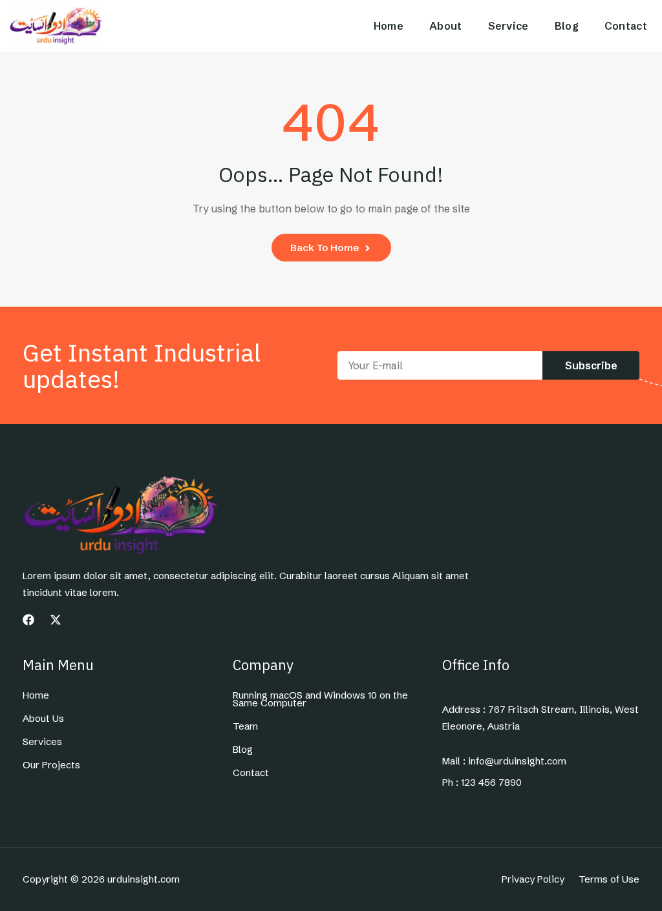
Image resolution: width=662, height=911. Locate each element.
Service (508, 25)
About (445, 25)
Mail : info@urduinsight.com (504, 761)
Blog (567, 25)
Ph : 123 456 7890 (482, 782)
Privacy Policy (533, 879)
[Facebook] (28, 620)
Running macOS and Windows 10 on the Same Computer (320, 699)
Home (388, 25)
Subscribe (591, 365)
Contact (625, 25)
